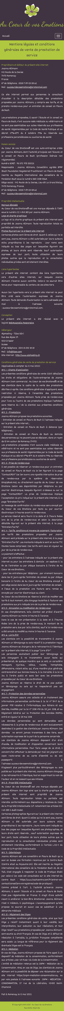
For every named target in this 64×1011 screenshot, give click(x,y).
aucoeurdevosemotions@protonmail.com (27, 87)
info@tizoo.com (14, 352)
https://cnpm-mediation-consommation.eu (37, 975)
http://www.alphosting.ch (27, 355)
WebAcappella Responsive (21, 323)
